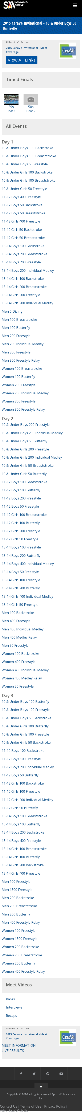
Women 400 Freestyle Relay (23, 971)
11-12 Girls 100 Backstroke (23, 783)
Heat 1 (11, 111)
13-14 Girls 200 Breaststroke (24, 286)
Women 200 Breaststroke (22, 955)
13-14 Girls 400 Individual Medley (27, 596)
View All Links (22, 60)
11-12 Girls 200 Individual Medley (27, 799)
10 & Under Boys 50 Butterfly (24, 441)
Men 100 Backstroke (18, 612)
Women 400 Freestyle (19, 661)
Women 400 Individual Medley (25, 670)
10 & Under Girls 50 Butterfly (24, 474)
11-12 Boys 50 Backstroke (22, 205)
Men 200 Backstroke (18, 897)
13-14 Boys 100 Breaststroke (24, 816)
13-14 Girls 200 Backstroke (23, 865)
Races (10, 999)
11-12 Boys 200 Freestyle (21, 498)
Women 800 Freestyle (19, 401)
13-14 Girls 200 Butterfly (21, 588)
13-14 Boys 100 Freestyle (21, 547)
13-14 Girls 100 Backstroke (23, 278)
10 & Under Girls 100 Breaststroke (29, 180)
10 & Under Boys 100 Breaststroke (29, 156)
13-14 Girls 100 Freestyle (21, 580)
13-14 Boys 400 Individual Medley (28, 563)
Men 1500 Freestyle (17, 889)
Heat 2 (30, 111)
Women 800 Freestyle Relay (23, 409)
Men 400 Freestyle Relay (21, 922)
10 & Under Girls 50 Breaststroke (28, 465)
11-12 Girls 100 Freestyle (21, 791)
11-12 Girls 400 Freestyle (21, 221)
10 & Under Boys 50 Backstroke (26, 718)
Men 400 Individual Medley (23, 629)
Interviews (14, 1007)
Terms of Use (30, 1106)
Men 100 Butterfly (16, 327)
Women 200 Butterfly (18, 963)
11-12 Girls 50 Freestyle (20, 539)
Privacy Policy (54, 1106)
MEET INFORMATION (19, 1045)
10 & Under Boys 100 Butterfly (25, 701)
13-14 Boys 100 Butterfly (21, 824)
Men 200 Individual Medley (23, 344)
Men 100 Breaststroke (19, 319)
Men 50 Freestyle (15, 645)
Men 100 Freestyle (16, 881)
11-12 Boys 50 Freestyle (20, 506)
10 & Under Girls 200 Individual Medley (32, 457)
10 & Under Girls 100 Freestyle (25, 734)
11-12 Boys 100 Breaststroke (24, 482)
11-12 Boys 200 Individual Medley (28, 767)
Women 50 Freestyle (18, 686)
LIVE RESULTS (13, 1050)
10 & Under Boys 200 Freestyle (26, 424)
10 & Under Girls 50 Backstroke (26, 742)
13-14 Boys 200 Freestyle (21, 262)
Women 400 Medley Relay (22, 678)
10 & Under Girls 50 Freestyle (24, 188)
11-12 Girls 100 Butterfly (21, 523)
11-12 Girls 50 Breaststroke (23, 237)
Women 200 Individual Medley (25, 393)
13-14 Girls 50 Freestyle (20, 604)
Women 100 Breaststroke (22, 368)
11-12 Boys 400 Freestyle (21, 197)
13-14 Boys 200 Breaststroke (24, 254)
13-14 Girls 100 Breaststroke (24, 848)
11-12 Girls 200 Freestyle (21, 531)
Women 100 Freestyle (19, 930)
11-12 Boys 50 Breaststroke (23, 213)
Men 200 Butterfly (16, 914)
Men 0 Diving (12, 311)
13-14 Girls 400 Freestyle (21, 873)
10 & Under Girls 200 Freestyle (25, 449)
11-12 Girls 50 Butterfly (20, 808)
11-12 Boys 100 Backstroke (23, 750)
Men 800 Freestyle (16, 352)
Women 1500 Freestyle (19, 938)
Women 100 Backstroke (20, 653)
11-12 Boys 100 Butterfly (21, 490)
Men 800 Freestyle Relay (21, 360)
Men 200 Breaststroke (19, 906)
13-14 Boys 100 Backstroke (23, 246)
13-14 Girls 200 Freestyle (21, 295)
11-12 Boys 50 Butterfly (20, 775)
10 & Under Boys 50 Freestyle (25, 164)
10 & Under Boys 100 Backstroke (27, 148)
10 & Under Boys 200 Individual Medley (32, 433)
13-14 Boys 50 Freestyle (20, 572)
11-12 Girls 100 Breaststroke (24, 514)
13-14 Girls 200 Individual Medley (27, 303)
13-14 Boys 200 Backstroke (23, 832)
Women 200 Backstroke (20, 946)
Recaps (11, 1015)
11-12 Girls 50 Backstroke (22, 229)
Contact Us (8, 1106)
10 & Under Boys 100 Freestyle (26, 709)
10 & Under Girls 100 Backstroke (27, 172)
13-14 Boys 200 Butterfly (21, 555)
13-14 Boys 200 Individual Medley (28, 270)
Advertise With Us (14, 1110)
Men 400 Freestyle (16, 621)
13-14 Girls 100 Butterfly (21, 857)
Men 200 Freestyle (16, 335)
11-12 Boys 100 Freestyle (21, 759)
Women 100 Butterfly (18, 376)
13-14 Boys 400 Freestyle (21, 840)
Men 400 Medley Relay (19, 637)
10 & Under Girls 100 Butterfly (25, 726)
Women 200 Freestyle (19, 385)
